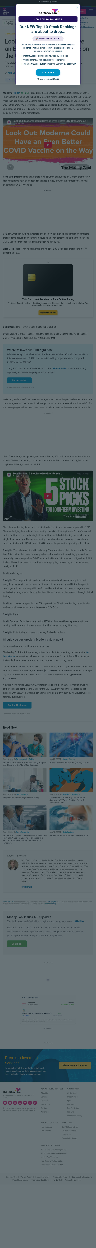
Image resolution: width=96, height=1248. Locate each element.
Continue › (48, 72)
